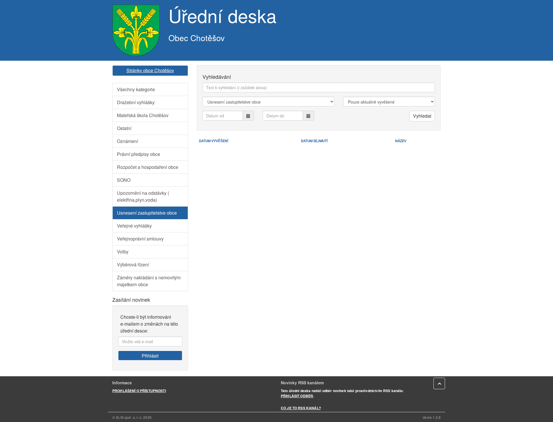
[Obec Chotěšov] (136, 30)
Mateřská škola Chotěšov (142, 115)
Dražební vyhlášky (136, 102)
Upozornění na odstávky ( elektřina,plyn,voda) (143, 196)
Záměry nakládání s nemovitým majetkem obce (149, 281)
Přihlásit (150, 355)
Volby (122, 251)
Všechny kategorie (136, 89)
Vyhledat (422, 115)
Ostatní (124, 128)
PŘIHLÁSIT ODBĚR (297, 395)
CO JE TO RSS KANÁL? (301, 407)
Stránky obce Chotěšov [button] (150, 70)
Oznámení (127, 141)
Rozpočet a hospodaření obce (147, 167)
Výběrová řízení (133, 264)
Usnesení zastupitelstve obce (147, 212)
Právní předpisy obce (138, 154)
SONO (123, 180)
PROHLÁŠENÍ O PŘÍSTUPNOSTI (139, 390)
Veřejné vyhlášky (134, 225)
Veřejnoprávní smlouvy (140, 238)
